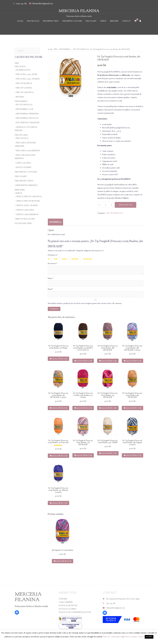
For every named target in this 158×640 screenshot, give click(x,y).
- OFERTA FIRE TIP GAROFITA (28, 196)
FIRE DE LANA (21, 135)
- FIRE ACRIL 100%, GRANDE (27, 79)
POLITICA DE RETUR (68, 605)
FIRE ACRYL (20, 66)
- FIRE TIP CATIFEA (23, 88)
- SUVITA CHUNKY (23, 167)
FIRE (55, 49)
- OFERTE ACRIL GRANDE (26, 205)
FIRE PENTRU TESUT (51, 21)
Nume (50, 278)
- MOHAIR (19, 97)
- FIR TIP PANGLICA (80, 49)
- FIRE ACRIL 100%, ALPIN (26, 74)
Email (50, 289)
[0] (135, 21)
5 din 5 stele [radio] (88, 259)
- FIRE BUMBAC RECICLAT (27, 118)
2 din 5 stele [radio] (56, 259)
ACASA (20, 21)
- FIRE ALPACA (21, 138)
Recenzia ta (52, 263)
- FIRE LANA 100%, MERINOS (27, 150)
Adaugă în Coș (125, 205)
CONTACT (126, 21)
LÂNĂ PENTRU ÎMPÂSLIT (26, 185)
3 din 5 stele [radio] (65, 259)
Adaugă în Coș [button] (59, 359)
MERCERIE (114, 21)
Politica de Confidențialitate (112, 637)
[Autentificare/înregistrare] (140, 21)
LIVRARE (63, 599)
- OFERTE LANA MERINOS (26, 214)
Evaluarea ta (53, 255)
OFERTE (103, 21)
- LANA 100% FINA (23, 163)
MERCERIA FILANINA (79, 10)
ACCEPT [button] (149, 637)
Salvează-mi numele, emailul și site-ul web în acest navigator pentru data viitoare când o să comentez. (85, 303)
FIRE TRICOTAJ (33, 21)
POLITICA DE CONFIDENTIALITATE (75, 612)
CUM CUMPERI (66, 602)
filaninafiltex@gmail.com (42, 3)
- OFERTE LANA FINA (24, 210)
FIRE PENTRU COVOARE (72, 21)
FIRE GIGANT (91, 21)
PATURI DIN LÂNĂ (23, 223)
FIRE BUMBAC (65, 49)
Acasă (50, 49)
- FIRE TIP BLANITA (23, 83)
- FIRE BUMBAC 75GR (24, 109)
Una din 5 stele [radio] (49, 259)
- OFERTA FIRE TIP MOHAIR (27, 201)
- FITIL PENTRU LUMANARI (27, 122)
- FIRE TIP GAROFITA (24, 92)
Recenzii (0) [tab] (55, 222)
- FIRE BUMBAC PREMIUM (26, 113)
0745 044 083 (21, 3)
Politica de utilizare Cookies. (134, 637)
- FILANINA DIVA (22, 70)
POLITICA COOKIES (67, 609)
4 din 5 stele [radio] (76, 259)
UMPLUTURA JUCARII (25, 219)
